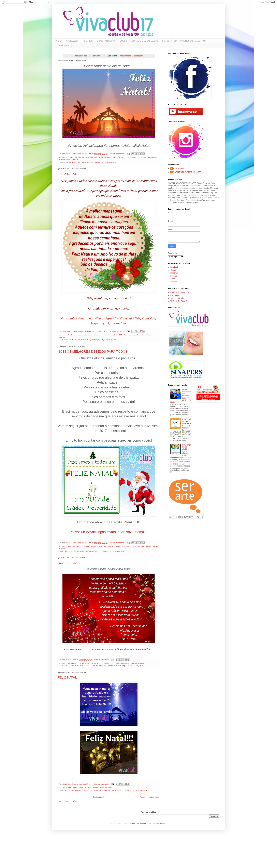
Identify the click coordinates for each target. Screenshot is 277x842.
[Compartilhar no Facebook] (141, 153)
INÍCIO (58, 41)
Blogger (163, 824)
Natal (118, 546)
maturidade (94, 546)
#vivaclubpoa (84, 318)
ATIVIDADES (72, 41)
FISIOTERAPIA (62, 46)
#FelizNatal (141, 318)
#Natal (100, 318)
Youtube (173, 282)
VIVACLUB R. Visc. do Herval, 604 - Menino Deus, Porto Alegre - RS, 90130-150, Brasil (93, 551)
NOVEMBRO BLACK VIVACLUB (186, 421)
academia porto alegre (90, 157)
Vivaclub (150, 335)
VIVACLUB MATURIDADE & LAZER (187, 172)
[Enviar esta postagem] (128, 154)
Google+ (173, 270)
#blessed (126, 318)
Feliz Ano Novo (73, 546)
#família (140, 532)
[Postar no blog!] (135, 153)
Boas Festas (72, 663)
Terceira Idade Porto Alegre (147, 157)
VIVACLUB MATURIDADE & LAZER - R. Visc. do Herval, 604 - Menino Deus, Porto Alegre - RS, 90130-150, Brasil (103, 666)
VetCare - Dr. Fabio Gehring (181, 301)
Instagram (174, 273)
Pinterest (173, 276)
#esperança (98, 323)
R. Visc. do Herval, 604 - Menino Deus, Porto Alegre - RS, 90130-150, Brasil (89, 162)
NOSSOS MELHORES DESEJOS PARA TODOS (92, 351)
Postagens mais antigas (149, 797)
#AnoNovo (125, 532)
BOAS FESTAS (69, 563)
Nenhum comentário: (117, 154)
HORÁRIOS (87, 41)
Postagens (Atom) (71, 801)
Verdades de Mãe (177, 298)
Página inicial (98, 797)
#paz (153, 318)
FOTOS (165, 41)
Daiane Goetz (178, 168)
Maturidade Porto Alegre (107, 546)
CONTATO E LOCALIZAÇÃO (145, 41)
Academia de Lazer (75, 157)
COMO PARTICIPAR (106, 41)
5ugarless (143, 824)
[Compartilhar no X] (138, 153)
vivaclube (62, 159)
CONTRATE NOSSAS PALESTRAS (190, 41)
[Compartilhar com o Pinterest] (143, 153)
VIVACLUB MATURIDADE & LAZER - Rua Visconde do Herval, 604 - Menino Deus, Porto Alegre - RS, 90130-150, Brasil (105, 790)
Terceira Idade (132, 157)
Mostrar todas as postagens (131, 56)
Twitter (172, 279)
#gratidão (112, 318)
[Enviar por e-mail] (132, 153)
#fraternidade (117, 323)
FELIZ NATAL (121, 157)
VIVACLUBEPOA (72, 159)
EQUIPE (123, 41)
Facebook (174, 267)
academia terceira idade (107, 157)
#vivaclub (68, 318)
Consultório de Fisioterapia (181, 292)
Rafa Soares (175, 295)
